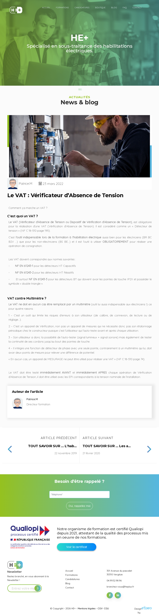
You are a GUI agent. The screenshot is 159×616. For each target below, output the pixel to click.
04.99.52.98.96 (114, 580)
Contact (69, 587)
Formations (71, 574)
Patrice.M (25, 184)
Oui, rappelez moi (79, 505)
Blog (67, 583)
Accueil (69, 570)
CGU (106, 608)
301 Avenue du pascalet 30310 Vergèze (119, 572)
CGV (100, 608)
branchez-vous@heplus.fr (120, 586)
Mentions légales (86, 608)
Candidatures (72, 579)
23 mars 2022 (53, 184)
